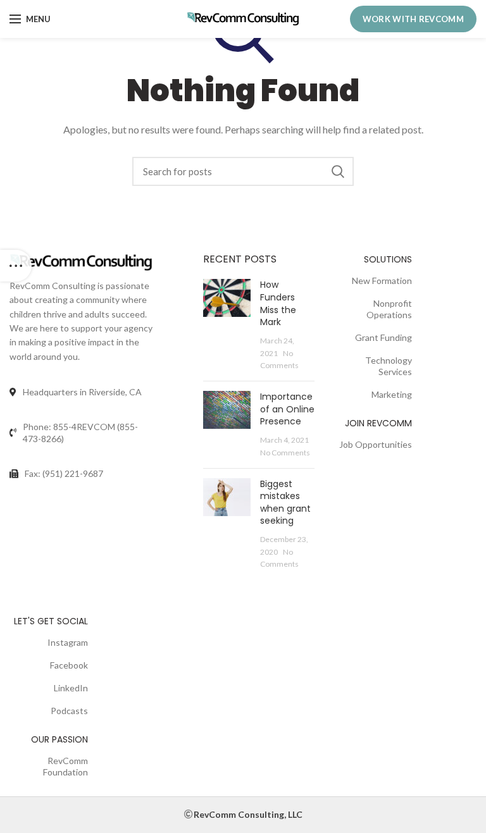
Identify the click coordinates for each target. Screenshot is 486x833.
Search (338, 171)
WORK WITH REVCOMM (413, 19)
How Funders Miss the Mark (278, 303)
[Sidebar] (16, 265)
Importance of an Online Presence (287, 409)
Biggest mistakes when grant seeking (285, 503)
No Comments (285, 452)
